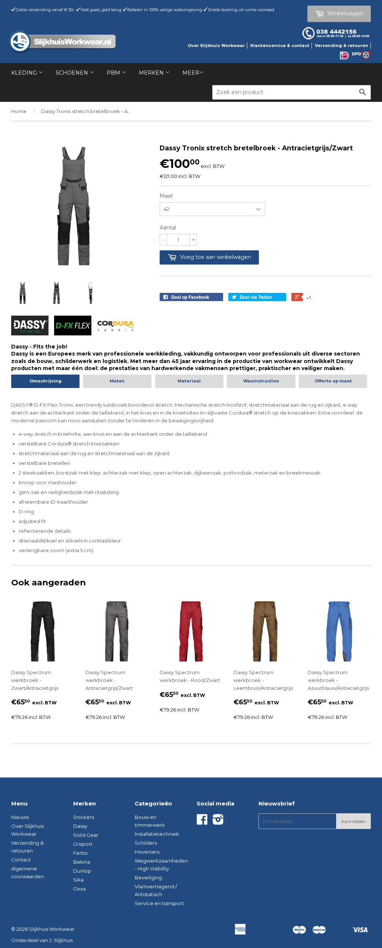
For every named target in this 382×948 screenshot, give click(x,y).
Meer (190, 72)
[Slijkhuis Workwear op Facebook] (202, 822)
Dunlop (82, 871)
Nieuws (20, 817)
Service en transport (159, 903)
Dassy (80, 826)
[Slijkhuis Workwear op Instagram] (218, 822)
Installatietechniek (157, 834)
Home (18, 111)
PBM (114, 72)
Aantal (168, 227)
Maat (166, 196)
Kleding (24, 72)
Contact (21, 860)
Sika (78, 880)
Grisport (83, 844)
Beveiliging (148, 877)
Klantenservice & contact (279, 45)
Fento (80, 853)
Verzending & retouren (341, 45)
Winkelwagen (344, 13)
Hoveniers (147, 852)
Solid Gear (85, 835)
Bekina (81, 862)
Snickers (83, 817)
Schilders (146, 843)
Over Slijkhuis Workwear (216, 45)
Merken (152, 72)
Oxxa (79, 889)
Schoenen (73, 72)
